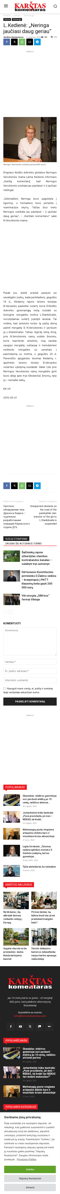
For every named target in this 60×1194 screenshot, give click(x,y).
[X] (14, 42)
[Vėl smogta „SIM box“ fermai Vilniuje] (11, 599)
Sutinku (30, 1169)
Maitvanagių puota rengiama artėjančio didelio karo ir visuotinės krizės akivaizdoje (38, 833)
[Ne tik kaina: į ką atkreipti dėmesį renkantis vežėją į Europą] (16, 900)
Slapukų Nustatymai (30, 1178)
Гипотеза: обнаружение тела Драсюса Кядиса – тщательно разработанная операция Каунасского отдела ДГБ (16, 517)
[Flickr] (49, 1027)
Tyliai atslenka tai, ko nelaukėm (39, 866)
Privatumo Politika (26, 1159)
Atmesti (30, 1187)
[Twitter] (30, 1027)
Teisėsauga (29, 15)
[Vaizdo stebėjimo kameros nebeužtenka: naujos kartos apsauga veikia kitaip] (44, 937)
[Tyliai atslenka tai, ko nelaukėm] (11, 871)
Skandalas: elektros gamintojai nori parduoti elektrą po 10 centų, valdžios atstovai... (40, 799)
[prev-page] (5, 612)
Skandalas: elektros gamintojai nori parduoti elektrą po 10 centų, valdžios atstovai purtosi (39, 1053)
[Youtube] (20, 1027)
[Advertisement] (30, 83)
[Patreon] (40, 1027)
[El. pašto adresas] (29, 42)
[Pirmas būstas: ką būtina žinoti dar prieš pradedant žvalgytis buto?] (44, 900)
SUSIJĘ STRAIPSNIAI (16, 539)
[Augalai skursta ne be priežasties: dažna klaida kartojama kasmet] (16, 937)
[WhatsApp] (22, 42)
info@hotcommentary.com (30, 1015)
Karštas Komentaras (14, 37)
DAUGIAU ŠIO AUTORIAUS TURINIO (23, 543)
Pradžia (6, 15)
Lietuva (17, 15)
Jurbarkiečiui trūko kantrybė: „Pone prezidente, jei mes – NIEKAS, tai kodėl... (38, 816)
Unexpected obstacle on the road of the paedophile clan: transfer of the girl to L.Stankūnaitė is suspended (43, 515)
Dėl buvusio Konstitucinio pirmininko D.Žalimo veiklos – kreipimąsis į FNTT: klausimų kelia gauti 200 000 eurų (39, 579)
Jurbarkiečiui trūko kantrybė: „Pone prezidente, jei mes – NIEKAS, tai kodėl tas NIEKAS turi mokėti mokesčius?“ (39, 1072)
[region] (30, 1153)
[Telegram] (37, 42)
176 (55, 37)
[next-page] (11, 612)
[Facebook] (6, 42)
